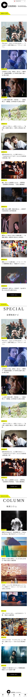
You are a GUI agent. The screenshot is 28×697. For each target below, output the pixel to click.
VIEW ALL (14, 295)
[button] (25, 378)
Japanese (18, 1)
